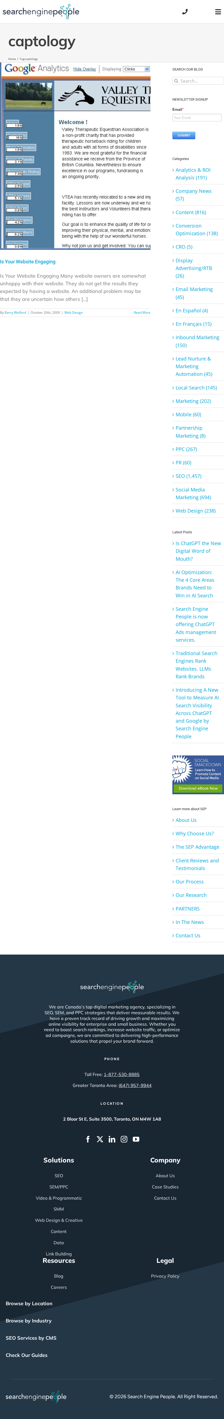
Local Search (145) (196, 387)
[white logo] (112, 983)
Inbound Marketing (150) (197, 341)
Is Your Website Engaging (27, 261)
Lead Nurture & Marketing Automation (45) (194, 366)
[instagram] (124, 1139)
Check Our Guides (27, 1355)
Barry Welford (15, 312)
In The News (190, 922)
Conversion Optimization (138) (197, 229)
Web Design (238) (196, 510)
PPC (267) (186, 449)
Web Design (73, 312)
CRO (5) (184, 246)
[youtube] (136, 1139)
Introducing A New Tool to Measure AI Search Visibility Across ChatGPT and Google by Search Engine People (197, 713)
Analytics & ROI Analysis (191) (193, 174)
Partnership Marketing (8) (190, 431)
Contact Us (188, 935)
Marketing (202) (193, 401)
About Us (186, 820)
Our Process (190, 881)
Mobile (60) (188, 414)
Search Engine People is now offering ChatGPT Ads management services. (196, 624)
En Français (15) (193, 324)
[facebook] (88, 1139)
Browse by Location (29, 1303)
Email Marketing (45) (194, 293)
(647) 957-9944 (135, 1085)
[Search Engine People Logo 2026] (41, 6)
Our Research (191, 895)
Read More (142, 312)
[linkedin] (112, 1139)
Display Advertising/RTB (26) (194, 268)
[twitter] (100, 1139)
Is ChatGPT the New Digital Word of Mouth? (198, 551)
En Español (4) (192, 310)
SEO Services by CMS (31, 1338)
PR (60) (183, 462)
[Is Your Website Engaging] (75, 156)
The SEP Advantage (197, 847)
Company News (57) (194, 195)
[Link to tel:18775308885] (184, 11)
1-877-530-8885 (122, 1074)
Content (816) (191, 212)
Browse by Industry (29, 1321)
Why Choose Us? (195, 833)
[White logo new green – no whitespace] (36, 1393)
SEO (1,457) (188, 476)
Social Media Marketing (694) (193, 493)
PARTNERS (188, 908)
